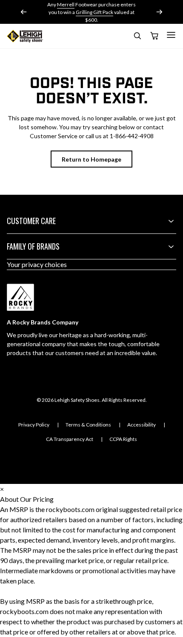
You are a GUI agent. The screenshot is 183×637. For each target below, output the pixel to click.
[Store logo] (25, 36)
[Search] (137, 37)
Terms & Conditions (88, 424)
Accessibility (141, 424)
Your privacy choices (37, 264)
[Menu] (171, 35)
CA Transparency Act (69, 439)
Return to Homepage (91, 159)
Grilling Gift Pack (94, 12)
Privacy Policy (33, 424)
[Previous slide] (24, 12)
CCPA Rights (123, 439)
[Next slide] (159, 12)
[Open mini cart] (154, 36)
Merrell (65, 4)
